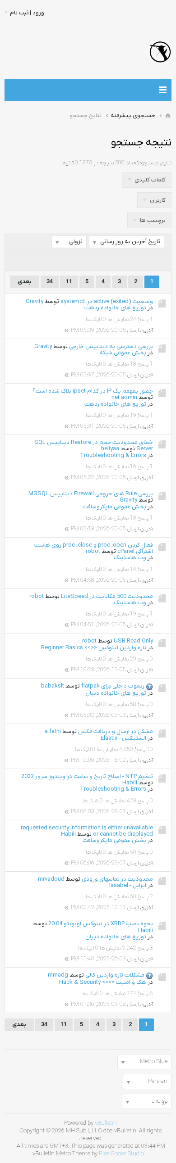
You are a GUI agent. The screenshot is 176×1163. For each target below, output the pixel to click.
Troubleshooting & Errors (113, 455)
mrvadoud (51, 879)
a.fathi (53, 731)
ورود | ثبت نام (27, 13)
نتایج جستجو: (155, 163)
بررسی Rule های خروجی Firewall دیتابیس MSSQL (90, 494)
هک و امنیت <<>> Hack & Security (102, 982)
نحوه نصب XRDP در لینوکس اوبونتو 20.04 (100, 924)
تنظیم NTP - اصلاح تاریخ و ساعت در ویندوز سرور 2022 (87, 776)
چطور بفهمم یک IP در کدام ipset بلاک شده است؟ (92, 391)
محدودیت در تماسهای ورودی (117, 879)
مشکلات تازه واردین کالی (114, 975)
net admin (124, 397)
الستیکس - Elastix (123, 738)
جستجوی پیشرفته (133, 115)
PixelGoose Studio (121, 1154)
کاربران (157, 200)
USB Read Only (133, 641)
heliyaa (110, 449)
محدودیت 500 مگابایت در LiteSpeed (107, 596)
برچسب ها (152, 220)
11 (69, 281)
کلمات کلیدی (149, 180)
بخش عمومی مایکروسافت (114, 507)
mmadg (58, 975)
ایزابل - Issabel (127, 885)
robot (93, 551)
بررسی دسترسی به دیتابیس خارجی (111, 346)
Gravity (34, 301)
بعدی (25, 281)
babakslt (52, 686)
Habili (129, 783)
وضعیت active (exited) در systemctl (106, 301)
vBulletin (106, 1123)
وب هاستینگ (130, 557)
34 (49, 281)
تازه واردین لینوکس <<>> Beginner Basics (93, 648)
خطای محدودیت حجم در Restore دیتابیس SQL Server (93, 446)
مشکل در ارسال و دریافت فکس (115, 731)
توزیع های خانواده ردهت (115, 308)
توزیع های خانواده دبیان (115, 693)
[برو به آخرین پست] (66, 330)
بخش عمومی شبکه (122, 353)
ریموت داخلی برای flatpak (112, 686)
